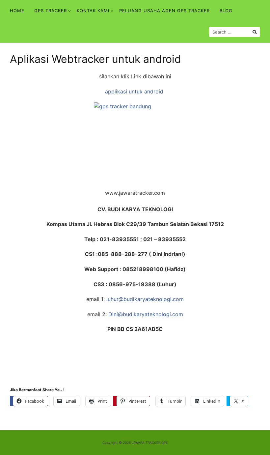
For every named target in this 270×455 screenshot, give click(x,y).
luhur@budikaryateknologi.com (145, 299)
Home (17, 10)
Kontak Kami (93, 10)
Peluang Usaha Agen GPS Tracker (164, 10)
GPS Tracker (50, 10)
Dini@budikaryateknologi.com (145, 314)
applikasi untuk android (135, 91)
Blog (226, 10)
